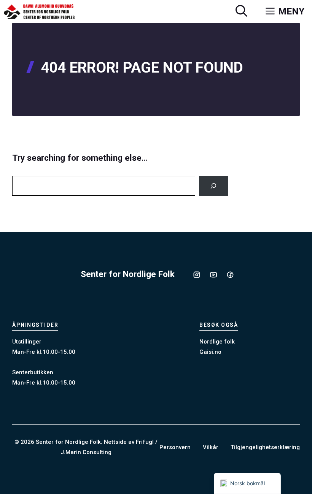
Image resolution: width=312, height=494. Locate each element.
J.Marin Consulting (85, 452)
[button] (241, 11)
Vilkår (210, 447)
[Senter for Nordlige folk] (39, 11)
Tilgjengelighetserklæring (265, 447)
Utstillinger (26, 341)
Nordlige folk (217, 341)
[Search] (213, 186)
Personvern (175, 447)
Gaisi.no (210, 351)
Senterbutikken (32, 372)
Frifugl (145, 442)
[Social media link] (197, 275)
